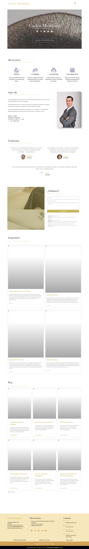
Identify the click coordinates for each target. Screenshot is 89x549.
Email (67, 521)
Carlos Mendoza (18, 3)
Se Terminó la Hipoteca (66, 422)
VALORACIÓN (72, 74)
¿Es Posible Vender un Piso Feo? (44, 422)
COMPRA (35, 74)
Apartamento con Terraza (16, 360)
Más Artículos (11, 492)
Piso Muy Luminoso (52, 295)
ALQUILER (53, 74)
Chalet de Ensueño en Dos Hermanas (19, 291)
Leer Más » (11, 303)
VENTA (17, 74)
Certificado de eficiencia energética (44, 548)
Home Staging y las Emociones (19, 474)
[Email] (64, 521)
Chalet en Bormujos (52, 360)
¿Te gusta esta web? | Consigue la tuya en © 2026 (44, 547)
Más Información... (14, 435)
